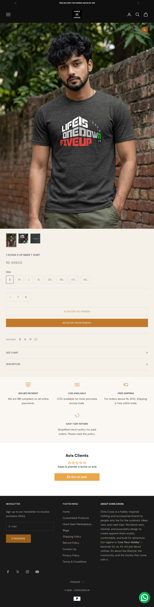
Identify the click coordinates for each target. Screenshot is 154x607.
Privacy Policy (71, 555)
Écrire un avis (77, 477)
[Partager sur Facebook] (19, 339)
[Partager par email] (35, 339)
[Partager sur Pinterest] (30, 339)
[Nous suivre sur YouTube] (37, 572)
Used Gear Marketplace (77, 524)
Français (75, 582)
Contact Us (69, 549)
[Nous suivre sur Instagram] (27, 572)
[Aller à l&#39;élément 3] (35, 238)
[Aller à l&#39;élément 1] (11, 240)
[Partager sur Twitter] (25, 339)
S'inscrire (18, 538)
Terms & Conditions (74, 561)
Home (66, 511)
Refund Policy (71, 542)
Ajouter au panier (77, 311)
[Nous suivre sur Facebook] (8, 572)
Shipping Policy (72, 536)
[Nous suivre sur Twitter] (18, 572)
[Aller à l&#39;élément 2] (23, 238)
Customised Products (76, 518)
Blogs (66, 530)
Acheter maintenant (77, 322)
